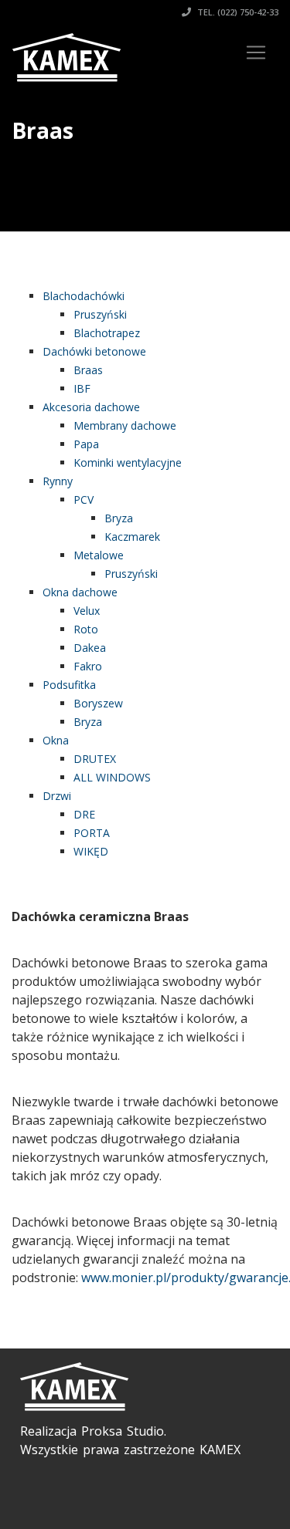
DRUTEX (94, 758)
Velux (86, 610)
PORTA (91, 832)
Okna (56, 740)
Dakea (89, 647)
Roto (85, 629)
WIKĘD (90, 851)
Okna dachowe (80, 592)
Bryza (118, 518)
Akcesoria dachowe (91, 407)
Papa (86, 444)
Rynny (58, 481)
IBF (81, 388)
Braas (88, 370)
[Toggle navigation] (256, 52)
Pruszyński (100, 314)
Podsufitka (69, 684)
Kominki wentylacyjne (127, 462)
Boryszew (98, 703)
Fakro (87, 666)
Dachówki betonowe (94, 351)
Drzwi (57, 795)
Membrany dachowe (124, 425)
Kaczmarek (132, 536)
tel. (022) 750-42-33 (236, 12)
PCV (83, 499)
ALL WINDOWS (112, 777)
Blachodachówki (84, 296)
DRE (84, 814)
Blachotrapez (106, 333)
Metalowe (98, 555)
